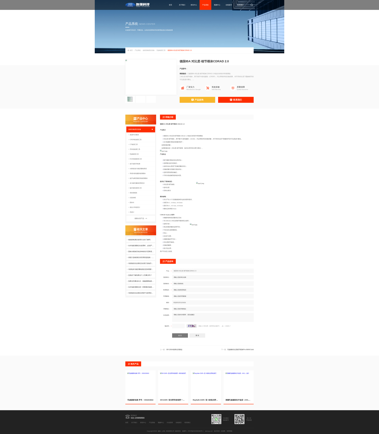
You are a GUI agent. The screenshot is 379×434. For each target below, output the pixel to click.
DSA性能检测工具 (136, 159)
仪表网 (223, 431)
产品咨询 (199, 100)
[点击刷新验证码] (192, 326)
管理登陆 (229, 431)
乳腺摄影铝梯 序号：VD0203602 (140, 400)
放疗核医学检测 (135, 164)
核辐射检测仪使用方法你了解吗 (139, 239)
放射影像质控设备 (149, 50)
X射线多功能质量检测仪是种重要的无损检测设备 (141, 269)
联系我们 (240, 5)
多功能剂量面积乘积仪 (137, 183)
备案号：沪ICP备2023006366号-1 (192, 431)
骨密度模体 (133, 193)
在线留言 (229, 5)
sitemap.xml (208, 431)
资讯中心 (194, 5)
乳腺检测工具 (161, 50)
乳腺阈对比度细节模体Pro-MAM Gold (240, 349)
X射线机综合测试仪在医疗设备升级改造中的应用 (141, 263)
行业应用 (170, 422)
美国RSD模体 (134, 135)
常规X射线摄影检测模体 (138, 173)
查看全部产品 (139, 218)
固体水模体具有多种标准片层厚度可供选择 (141, 251)
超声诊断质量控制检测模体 (139, 178)
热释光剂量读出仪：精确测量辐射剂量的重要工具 (141, 281)
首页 (170, 5)
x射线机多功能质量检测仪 (138, 168)
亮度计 (132, 212)
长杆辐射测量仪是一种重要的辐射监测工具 (141, 287)
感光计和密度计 (135, 207)
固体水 (132, 202)
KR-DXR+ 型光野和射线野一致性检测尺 (173, 400)
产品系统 (205, 5)
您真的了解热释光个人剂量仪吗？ (140, 275)
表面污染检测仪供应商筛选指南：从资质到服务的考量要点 (141, 257)
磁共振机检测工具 (136, 188)
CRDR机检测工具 (136, 139)
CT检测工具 (134, 144)
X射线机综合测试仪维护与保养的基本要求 (141, 293)
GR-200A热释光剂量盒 (174, 349)
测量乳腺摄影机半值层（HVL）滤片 (239, 400)
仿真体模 (133, 197)
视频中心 (217, 5)
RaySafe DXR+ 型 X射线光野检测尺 (206, 400)
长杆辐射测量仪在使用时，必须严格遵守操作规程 (141, 245)
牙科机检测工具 (135, 149)
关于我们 (182, 5)
